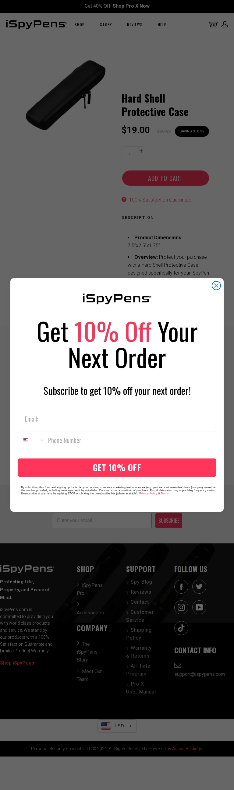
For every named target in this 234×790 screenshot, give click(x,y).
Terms (165, 493)
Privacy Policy (148, 493)
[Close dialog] (216, 285)
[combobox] (32, 440)
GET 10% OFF (117, 467)
